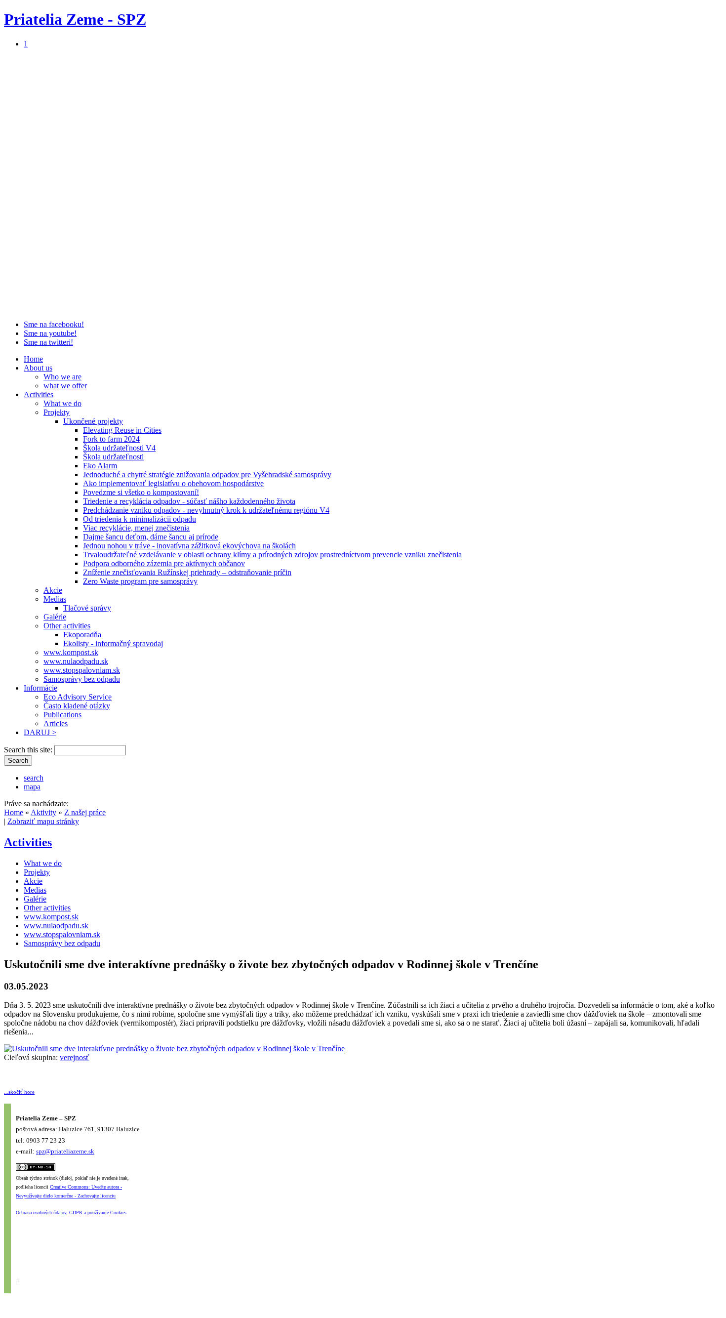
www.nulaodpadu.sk (75, 661)
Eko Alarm (100, 465)
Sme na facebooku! (54, 324)
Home (33, 359)
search (33, 778)
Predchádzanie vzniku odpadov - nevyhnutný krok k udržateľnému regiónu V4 (206, 510)
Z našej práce (85, 812)
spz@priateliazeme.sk (65, 1151)
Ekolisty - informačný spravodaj (113, 643)
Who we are (62, 376)
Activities (38, 394)
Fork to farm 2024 (111, 439)
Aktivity (43, 812)
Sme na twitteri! (48, 342)
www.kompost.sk (70, 652)
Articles (55, 723)
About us (38, 368)
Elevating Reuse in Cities (122, 430)
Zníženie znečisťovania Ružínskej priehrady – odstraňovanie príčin (187, 572)
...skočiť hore (19, 1092)
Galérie (54, 617)
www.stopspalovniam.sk (81, 670)
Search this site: (29, 749)
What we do (62, 403)
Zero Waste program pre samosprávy (140, 581)
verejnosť (74, 1057)
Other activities (66, 625)
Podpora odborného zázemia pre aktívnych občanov (164, 563)
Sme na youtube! (50, 333)
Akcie (52, 590)
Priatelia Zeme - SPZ (75, 19)
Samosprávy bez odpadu (81, 679)
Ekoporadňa (82, 634)
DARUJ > (40, 732)
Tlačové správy (87, 608)
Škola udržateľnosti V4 (119, 448)
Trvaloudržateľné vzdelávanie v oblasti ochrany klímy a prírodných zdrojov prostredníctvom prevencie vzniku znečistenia (272, 554)
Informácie (40, 688)
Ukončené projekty (93, 421)
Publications (62, 714)
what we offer (65, 385)
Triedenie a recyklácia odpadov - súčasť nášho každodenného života (189, 501)
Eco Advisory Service (77, 697)
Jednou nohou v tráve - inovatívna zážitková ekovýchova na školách (189, 545)
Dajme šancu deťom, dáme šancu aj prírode (150, 537)
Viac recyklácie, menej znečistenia (136, 528)
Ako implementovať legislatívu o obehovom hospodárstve (173, 483)
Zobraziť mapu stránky (43, 821)
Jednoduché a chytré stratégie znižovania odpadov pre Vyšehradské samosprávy (207, 474)
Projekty (56, 412)
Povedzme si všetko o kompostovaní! (141, 492)
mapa (32, 787)
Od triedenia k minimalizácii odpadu (139, 519)
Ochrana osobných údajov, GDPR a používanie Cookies (71, 1212)
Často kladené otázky (76, 705)
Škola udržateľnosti (113, 457)
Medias (54, 599)
